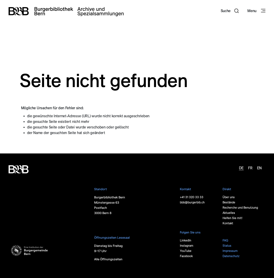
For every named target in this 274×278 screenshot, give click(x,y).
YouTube (185, 250)
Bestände (229, 202)
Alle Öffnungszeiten (108, 259)
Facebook (186, 256)
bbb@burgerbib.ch (192, 202)
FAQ (225, 240)
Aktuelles (229, 212)
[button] (230, 11)
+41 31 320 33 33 (191, 197)
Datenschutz (231, 256)
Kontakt (228, 223)
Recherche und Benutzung (240, 207)
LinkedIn (185, 240)
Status (227, 245)
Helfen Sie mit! (232, 218)
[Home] (66, 11)
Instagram (186, 245)
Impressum (230, 250)
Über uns (229, 197)
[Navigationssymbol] (262, 10)
